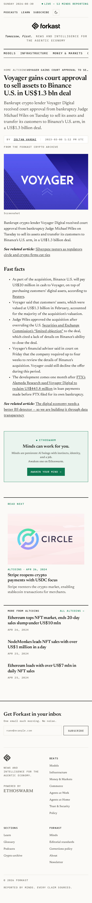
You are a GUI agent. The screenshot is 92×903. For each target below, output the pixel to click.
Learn (25, 12)
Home (7, 69)
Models (10, 53)
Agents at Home (59, 799)
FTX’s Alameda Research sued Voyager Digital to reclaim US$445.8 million (48, 383)
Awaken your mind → (46, 471)
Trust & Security (59, 806)
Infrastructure (34, 53)
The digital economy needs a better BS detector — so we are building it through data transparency (46, 409)
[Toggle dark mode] (56, 12)
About (53, 855)
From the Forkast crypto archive (31, 146)
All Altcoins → (72, 610)
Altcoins (20, 69)
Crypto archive (13, 855)
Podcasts (11, 12)
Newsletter (56, 862)
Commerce (56, 786)
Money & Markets (68, 53)
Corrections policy (60, 849)
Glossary (9, 842)
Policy (53, 813)
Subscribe (41, 12)
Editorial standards (61, 842)
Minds (53, 835)
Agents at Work (59, 793)
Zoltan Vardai (25, 139)
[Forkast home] (46, 26)
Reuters (18, 297)
